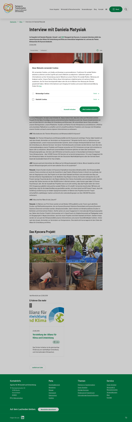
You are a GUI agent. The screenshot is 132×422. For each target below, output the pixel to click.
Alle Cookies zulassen (89, 109)
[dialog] (66, 89)
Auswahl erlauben (70, 109)
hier (40, 86)
